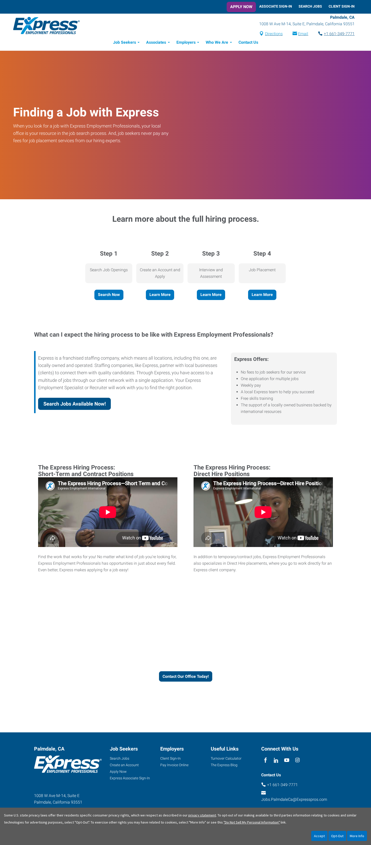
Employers (186, 42)
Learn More (160, 294)
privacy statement (202, 815)
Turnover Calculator (226, 758)
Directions (274, 33)
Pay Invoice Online (174, 765)
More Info (357, 836)
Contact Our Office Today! (186, 676)
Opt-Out (337, 836)
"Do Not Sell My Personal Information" (252, 822)
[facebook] (265, 760)
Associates (156, 42)
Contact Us (248, 42)
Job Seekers (124, 42)
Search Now (109, 294)
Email (303, 33)
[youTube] (287, 760)
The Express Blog (224, 765)
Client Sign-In (342, 6)
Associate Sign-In (275, 6)
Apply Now (241, 6)
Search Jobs (310, 6)
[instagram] (297, 760)
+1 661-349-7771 (339, 33)
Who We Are (217, 42)
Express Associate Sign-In (130, 778)
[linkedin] (276, 760)
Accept (319, 836)
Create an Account (124, 765)
